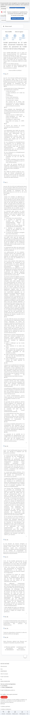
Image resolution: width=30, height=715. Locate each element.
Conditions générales (5, 706)
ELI (1, 679)
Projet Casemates (5, 676)
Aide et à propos (4, 673)
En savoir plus (5, 8)
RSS (2, 669)
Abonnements (4, 666)
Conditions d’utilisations (6, 709)
